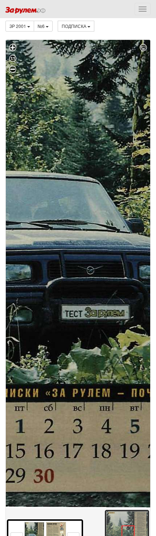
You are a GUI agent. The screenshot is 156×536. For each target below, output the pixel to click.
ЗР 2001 (18, 26)
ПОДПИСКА (74, 26)
